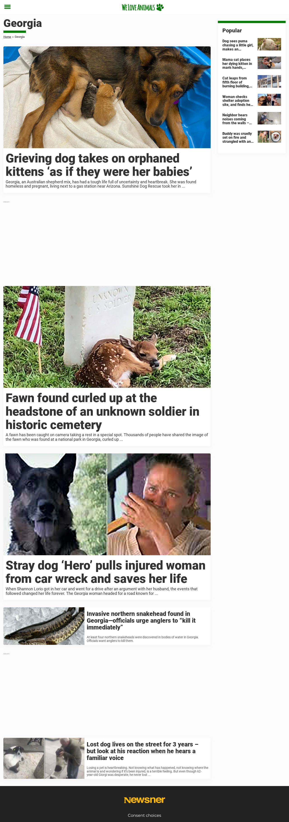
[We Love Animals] (142, 7)
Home (7, 36)
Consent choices (144, 815)
